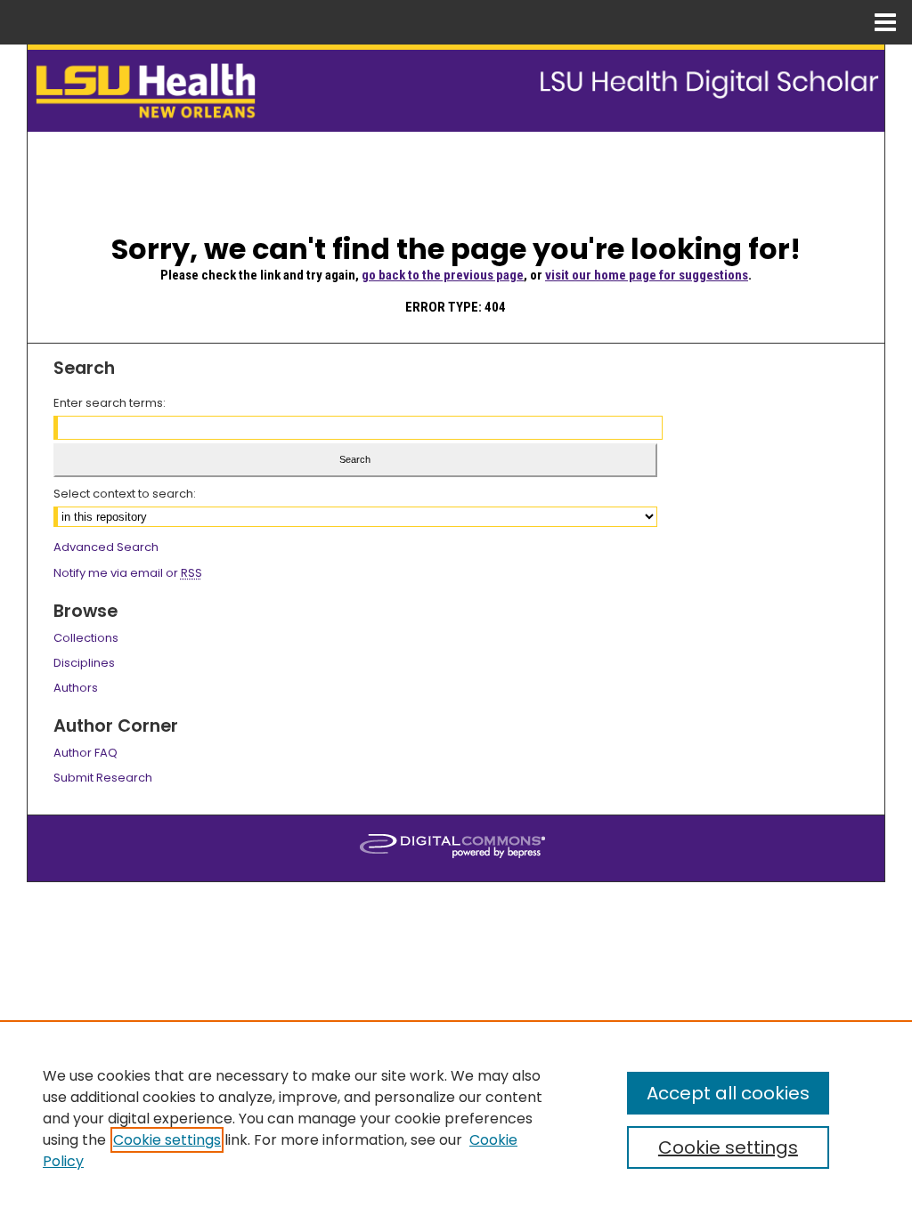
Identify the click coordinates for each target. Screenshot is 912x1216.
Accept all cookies (728, 1093)
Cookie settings (167, 1140)
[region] (456, 1118)
